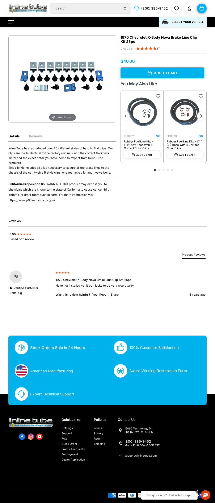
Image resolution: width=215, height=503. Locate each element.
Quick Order (69, 443)
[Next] (201, 116)
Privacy (98, 433)
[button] (148, 49)
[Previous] (126, 116)
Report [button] (104, 294)
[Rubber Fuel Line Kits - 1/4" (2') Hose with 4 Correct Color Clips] (185, 112)
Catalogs (67, 428)
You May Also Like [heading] (139, 83)
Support (67, 433)
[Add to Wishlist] (158, 96)
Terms (98, 428)
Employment (70, 454)
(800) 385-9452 (138, 441)
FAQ (64, 438)
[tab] (194, 255)
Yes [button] (94, 294)
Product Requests (73, 449)
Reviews (36, 136)
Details (14, 136)
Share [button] (115, 294)
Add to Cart (144, 155)
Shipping (99, 443)
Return (98, 438)
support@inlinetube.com (141, 455)
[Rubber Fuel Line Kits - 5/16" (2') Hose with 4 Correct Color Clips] (142, 112)
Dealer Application (73, 459)
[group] (31, 234)
